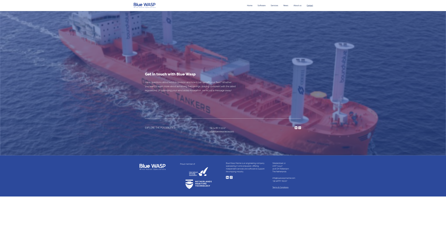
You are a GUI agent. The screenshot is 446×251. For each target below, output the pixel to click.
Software (262, 5)
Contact (310, 6)
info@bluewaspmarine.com (222, 131)
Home (249, 5)
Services (274, 5)
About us (298, 5)
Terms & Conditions (280, 187)
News (285, 5)
